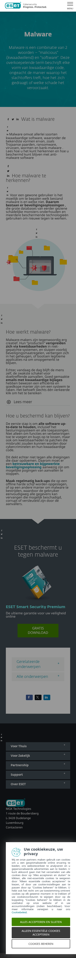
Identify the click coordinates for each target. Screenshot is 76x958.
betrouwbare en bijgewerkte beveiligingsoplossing (33, 465)
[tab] (38, 664)
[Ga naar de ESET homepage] (26, 6)
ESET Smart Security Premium (35, 607)
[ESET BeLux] (15, 802)
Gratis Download (38, 630)
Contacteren (14, 827)
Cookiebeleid (19, 912)
